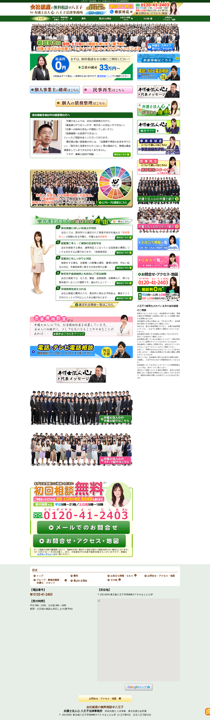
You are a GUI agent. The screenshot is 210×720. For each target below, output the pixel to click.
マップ (137, 687)
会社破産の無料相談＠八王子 (105, 707)
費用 (76, 576)
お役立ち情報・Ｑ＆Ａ (122, 576)
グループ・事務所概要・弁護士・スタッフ (49, 581)
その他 (114, 580)
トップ (41, 18)
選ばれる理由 (80, 580)
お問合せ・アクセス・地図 (161, 576)
